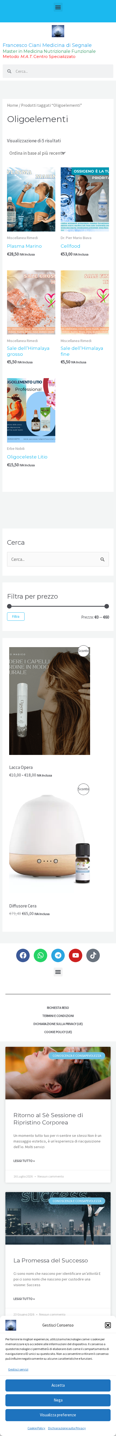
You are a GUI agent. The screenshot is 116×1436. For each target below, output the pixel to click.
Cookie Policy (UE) (58, 1032)
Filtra (15, 616)
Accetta (58, 1385)
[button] (108, 1325)
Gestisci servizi (18, 1369)
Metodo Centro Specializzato (39, 56)
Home (12, 105)
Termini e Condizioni (58, 1016)
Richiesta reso (58, 1008)
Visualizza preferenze (58, 1414)
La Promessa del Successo (50, 1260)
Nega (58, 1400)
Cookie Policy (36, 1428)
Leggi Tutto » (24, 1161)
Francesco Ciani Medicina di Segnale (47, 45)
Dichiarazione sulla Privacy (67, 1428)
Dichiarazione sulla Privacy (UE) (58, 1024)
